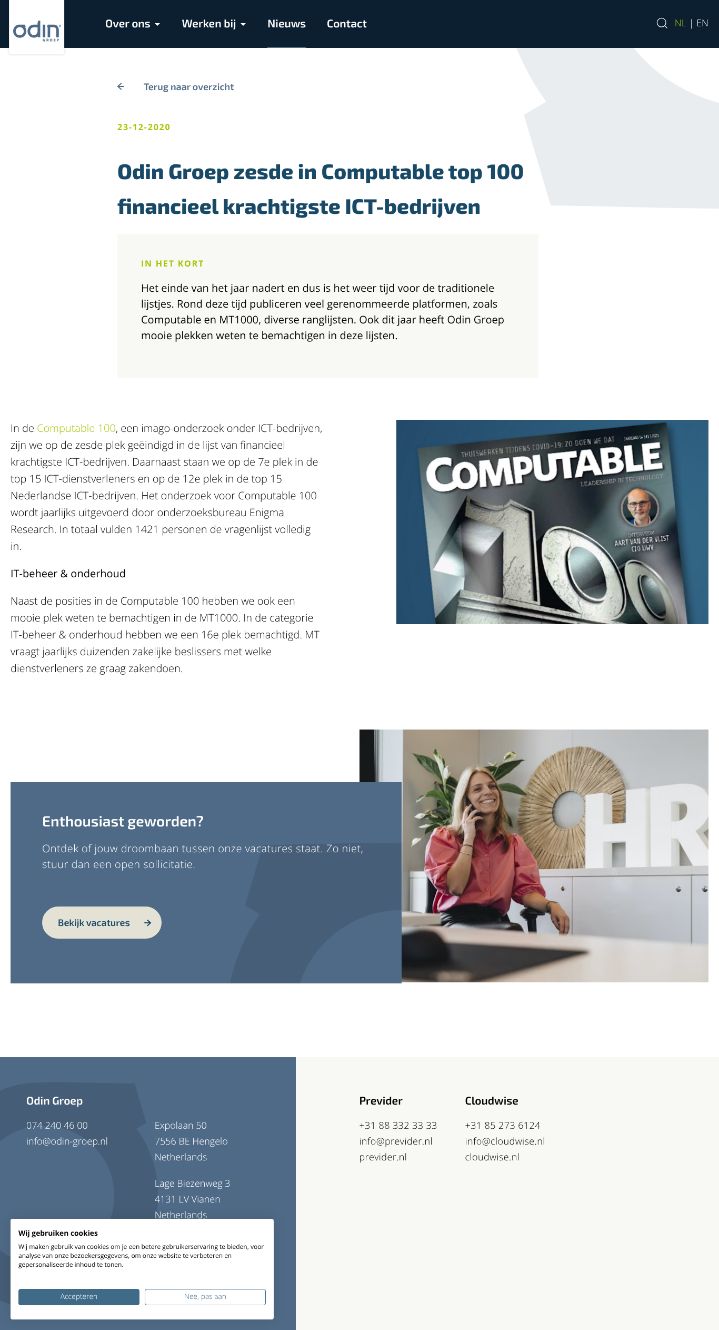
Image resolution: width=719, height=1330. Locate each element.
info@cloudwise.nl (505, 1141)
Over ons (128, 23)
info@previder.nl (396, 1141)
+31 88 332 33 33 (398, 1125)
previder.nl (383, 1157)
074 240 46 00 (57, 1125)
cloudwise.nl (492, 1157)
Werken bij (209, 23)
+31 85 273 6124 (503, 1125)
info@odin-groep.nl (67, 1141)
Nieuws (286, 23)
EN (702, 23)
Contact (347, 23)
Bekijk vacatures (94, 922)
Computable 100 (76, 428)
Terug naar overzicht (189, 86)
